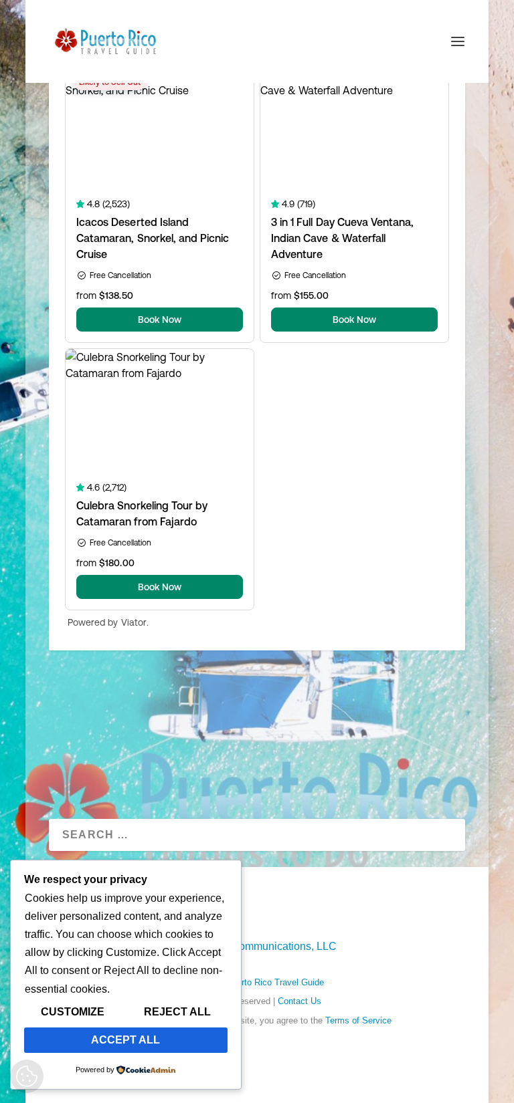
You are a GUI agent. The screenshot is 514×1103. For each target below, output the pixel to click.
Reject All (177, 1011)
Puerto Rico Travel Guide (275, 982)
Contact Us (299, 1001)
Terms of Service (358, 1020)
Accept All (125, 1040)
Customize (72, 1011)
